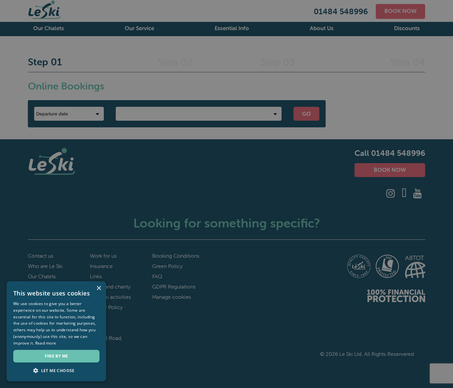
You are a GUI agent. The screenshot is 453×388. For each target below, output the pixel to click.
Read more (45, 343)
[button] (56, 371)
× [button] (98, 288)
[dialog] (226, 194)
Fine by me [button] (56, 356)
